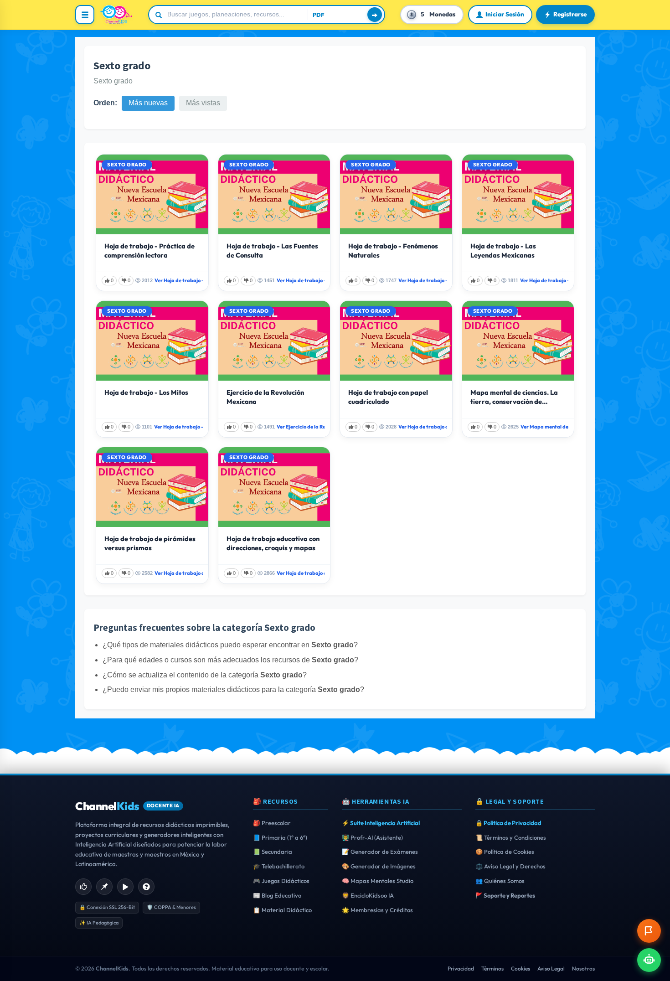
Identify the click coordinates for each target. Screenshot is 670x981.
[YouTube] (125, 886)
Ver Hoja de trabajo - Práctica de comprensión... (179, 280)
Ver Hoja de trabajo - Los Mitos (178, 426)
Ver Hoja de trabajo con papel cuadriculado (422, 426)
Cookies (520, 968)
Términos (492, 968)
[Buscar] (374, 14)
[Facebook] (83, 886)
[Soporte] (146, 886)
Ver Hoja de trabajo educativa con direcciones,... (301, 573)
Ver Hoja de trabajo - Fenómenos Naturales (422, 280)
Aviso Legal (551, 968)
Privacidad (461, 968)
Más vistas (203, 103)
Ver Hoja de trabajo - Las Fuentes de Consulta (301, 280)
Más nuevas (148, 103)
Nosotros (583, 968)
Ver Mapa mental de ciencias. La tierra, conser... (545, 426)
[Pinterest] (104, 886)
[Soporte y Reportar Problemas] (649, 931)
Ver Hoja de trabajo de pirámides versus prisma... (179, 573)
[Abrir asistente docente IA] (649, 960)
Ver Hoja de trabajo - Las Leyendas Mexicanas (544, 280)
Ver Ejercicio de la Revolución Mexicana (301, 426)
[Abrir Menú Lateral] (84, 14)
